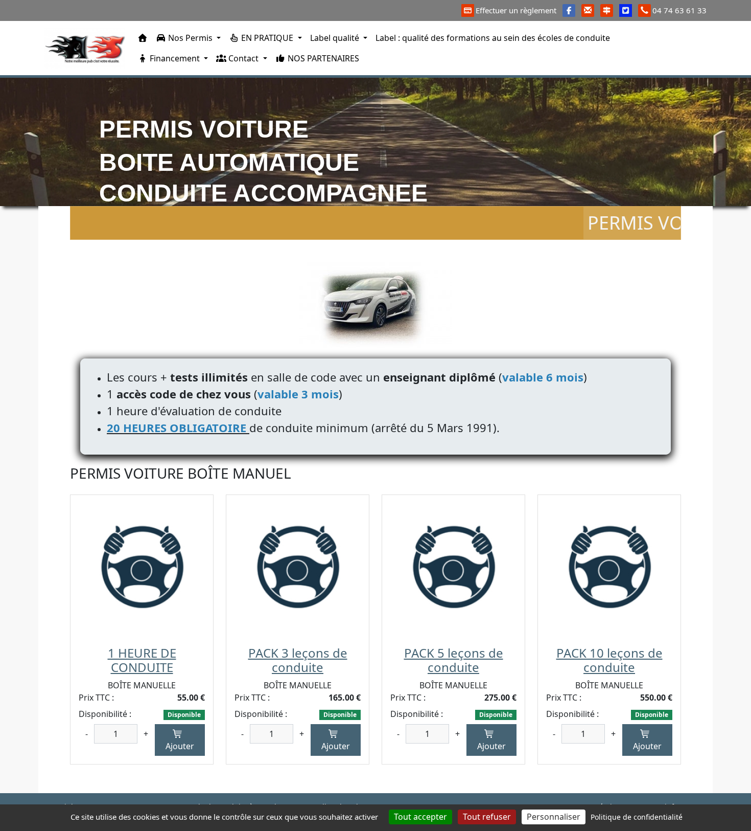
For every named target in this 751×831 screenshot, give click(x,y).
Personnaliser (553, 816)
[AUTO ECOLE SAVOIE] (84, 48)
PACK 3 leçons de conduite (297, 660)
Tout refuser (487, 816)
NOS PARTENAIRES (322, 58)
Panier (691, 46)
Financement (175, 58)
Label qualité (335, 37)
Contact (243, 58)
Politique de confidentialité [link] (637, 817)
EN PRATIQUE (267, 37)
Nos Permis (190, 37)
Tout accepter (420, 816)
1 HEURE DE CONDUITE (142, 660)
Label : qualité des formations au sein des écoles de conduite (492, 37)
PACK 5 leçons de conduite (453, 660)
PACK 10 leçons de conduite (609, 660)
